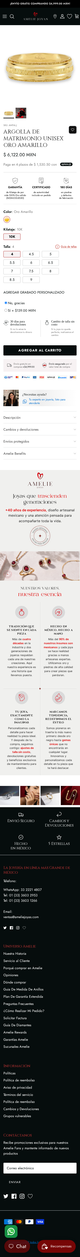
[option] (40, 65)
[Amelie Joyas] (35, 16)
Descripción (11, 417)
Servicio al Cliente (16, 960)
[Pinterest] (24, 927)
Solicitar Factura (15, 1018)
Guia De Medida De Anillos (23, 989)
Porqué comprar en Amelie (22, 968)
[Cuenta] (62, 16)
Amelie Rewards (14, 1032)
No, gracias (16, 303)
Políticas (9, 1073)
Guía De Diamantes (17, 1025)
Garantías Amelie (15, 1039)
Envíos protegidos (16, 441)
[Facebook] (11, 927)
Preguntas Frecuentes (18, 1003)
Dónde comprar (14, 982)
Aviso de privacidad (17, 1087)
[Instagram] (17, 927)
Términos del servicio (18, 1094)
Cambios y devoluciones (20, 429)
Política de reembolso (19, 1080)
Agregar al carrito (39, 350)
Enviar (15, 1182)
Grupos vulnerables (17, 1116)
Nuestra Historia (14, 953)
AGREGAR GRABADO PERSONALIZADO (33, 292)
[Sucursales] (55, 16)
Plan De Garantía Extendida (23, 996)
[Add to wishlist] (73, 130)
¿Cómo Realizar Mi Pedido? (23, 1010)
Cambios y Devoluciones (21, 1109)
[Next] (73, 795)
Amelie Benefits (14, 453)
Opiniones (10, 975)
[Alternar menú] (4, 16)
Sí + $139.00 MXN (22, 310)
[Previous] (6, 795)
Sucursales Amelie (16, 1046)
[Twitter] (5, 927)
